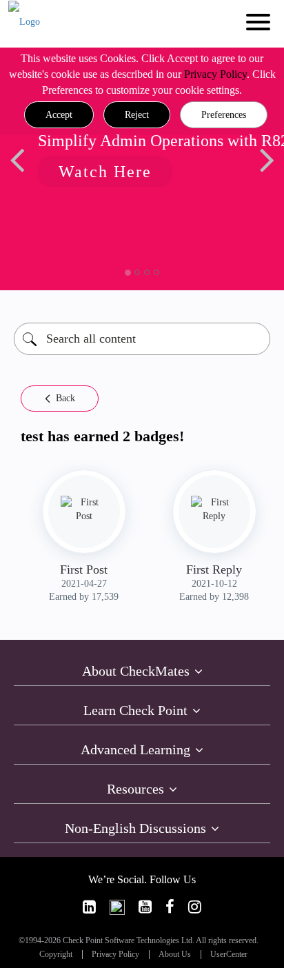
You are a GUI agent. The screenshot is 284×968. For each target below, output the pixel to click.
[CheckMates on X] (117, 907)
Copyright (55, 954)
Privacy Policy (215, 74)
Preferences (223, 115)
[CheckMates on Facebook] (170, 907)
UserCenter (228, 954)
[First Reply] (214, 509)
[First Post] (84, 509)
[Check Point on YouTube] (145, 907)
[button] (59, 115)
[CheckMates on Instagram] (195, 907)
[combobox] (142, 339)
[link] (89, 907)
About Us (175, 954)
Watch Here (105, 172)
